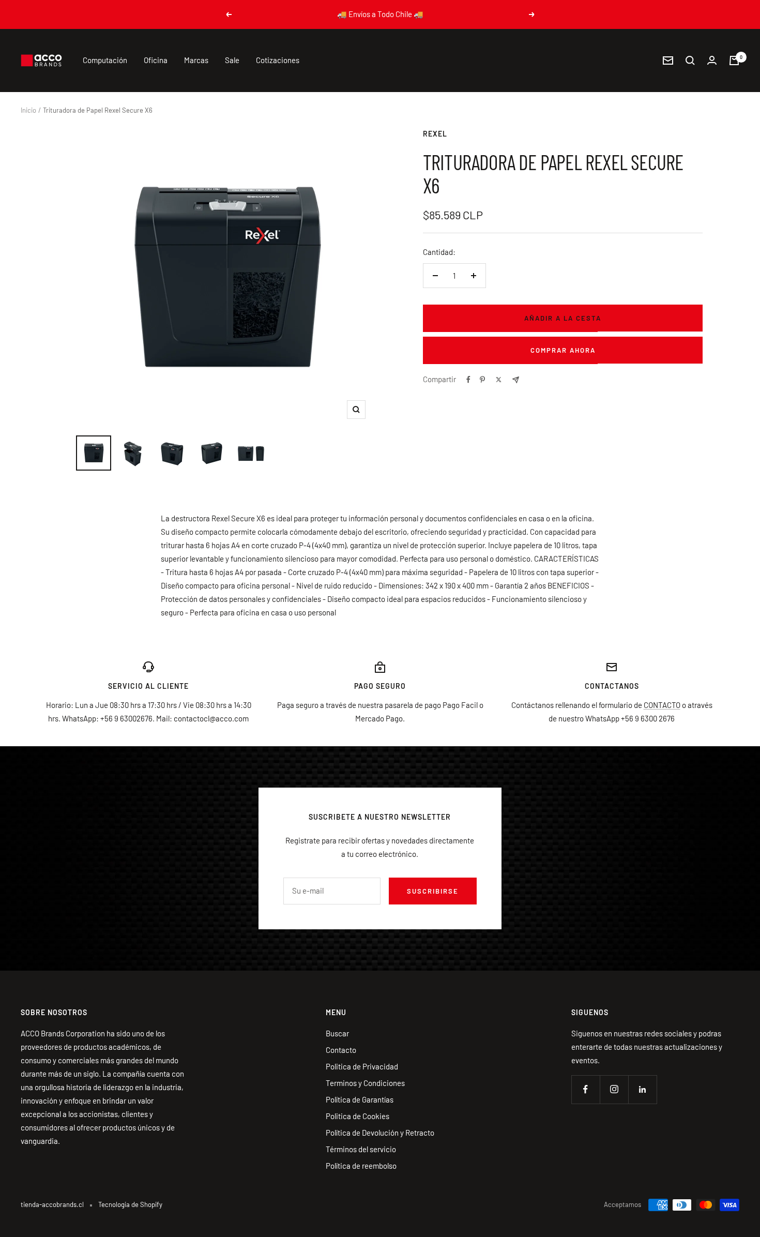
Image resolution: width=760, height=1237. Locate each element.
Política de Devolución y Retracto (380, 1132)
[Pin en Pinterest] (482, 379)
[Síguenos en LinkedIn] (642, 1089)
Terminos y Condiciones (365, 1083)
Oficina (156, 60)
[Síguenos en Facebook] (585, 1089)
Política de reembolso (361, 1165)
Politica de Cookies (357, 1116)
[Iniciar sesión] (712, 60)
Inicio (28, 110)
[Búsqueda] (690, 60)
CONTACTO (662, 705)
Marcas (196, 60)
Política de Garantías (359, 1099)
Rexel (435, 133)
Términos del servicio (361, 1149)
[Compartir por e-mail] (515, 379)
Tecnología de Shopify (130, 1204)
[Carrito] (734, 60)
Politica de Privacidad (362, 1066)
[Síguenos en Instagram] (614, 1089)
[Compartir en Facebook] (468, 379)
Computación (105, 60)
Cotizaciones (277, 60)
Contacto (341, 1049)
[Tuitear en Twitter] (498, 379)
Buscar (337, 1033)
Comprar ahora (563, 350)
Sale (232, 60)
